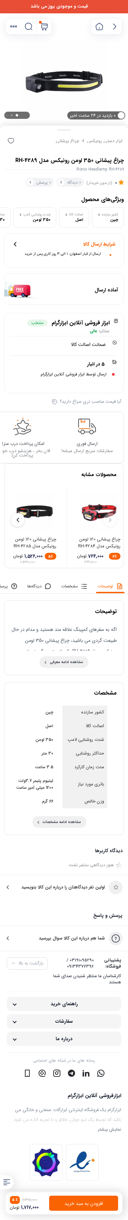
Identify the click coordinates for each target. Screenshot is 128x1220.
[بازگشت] (114, 26)
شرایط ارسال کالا (99, 244)
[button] (13, 26)
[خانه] (99, 26)
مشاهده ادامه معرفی (66, 662)
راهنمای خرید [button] (64, 1004)
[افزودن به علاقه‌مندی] (10, 140)
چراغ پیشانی (67, 141)
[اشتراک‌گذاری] (24, 140)
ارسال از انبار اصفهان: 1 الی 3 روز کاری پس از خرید (63, 254)
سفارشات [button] (64, 1021)
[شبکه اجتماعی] (100, 1073)
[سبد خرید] (44, 26)
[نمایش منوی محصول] (7, 1182)
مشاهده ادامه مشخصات (62, 822)
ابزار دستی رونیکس (105, 141)
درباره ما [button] (64, 1039)
